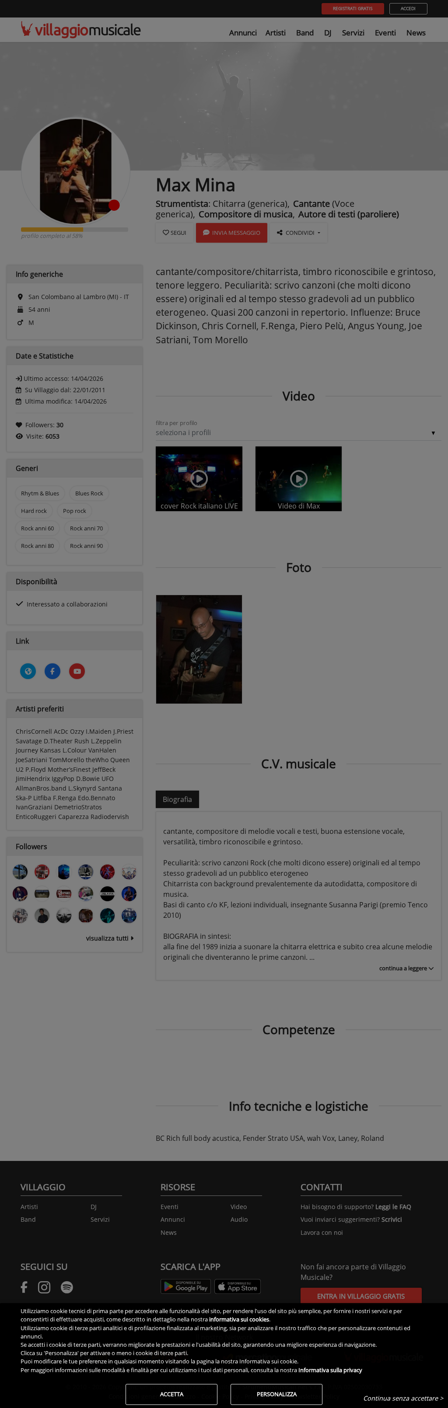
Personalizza (277, 1394)
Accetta (171, 1394)
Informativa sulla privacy (330, 1370)
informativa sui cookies (239, 1319)
